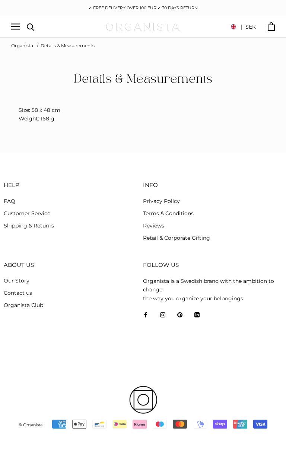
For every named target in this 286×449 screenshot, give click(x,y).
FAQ (9, 201)
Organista (22, 45)
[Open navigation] (15, 26)
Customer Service (27, 213)
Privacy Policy (161, 201)
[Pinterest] (179, 314)
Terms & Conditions (168, 213)
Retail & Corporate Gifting (176, 238)
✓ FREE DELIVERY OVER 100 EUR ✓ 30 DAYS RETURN (143, 7)
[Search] (31, 26)
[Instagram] (162, 314)
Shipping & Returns (29, 225)
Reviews (153, 225)
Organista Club (23, 305)
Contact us (18, 293)
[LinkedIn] (197, 314)
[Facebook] (145, 314)
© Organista (30, 424)
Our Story (16, 280)
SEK (248, 26)
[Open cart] (271, 26)
